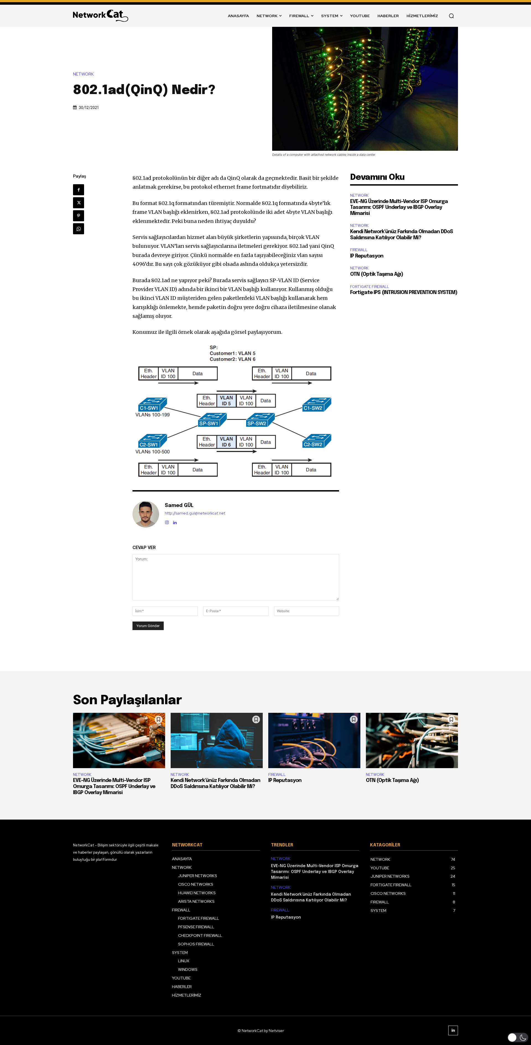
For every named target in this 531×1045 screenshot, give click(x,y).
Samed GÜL (179, 505)
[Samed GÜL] (145, 514)
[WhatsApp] (78, 228)
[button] (451, 15)
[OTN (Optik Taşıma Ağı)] (412, 740)
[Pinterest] (78, 215)
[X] (78, 202)
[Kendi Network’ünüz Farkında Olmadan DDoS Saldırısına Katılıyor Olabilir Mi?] (217, 740)
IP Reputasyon (366, 256)
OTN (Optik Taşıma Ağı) (376, 274)
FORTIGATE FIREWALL (369, 286)
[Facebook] (78, 189)
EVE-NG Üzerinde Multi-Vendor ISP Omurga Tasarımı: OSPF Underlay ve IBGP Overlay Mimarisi (399, 207)
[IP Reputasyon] (314, 740)
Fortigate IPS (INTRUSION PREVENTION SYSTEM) (403, 292)
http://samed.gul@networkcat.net (195, 513)
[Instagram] (167, 521)
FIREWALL (359, 250)
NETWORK (83, 74)
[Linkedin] (175, 521)
